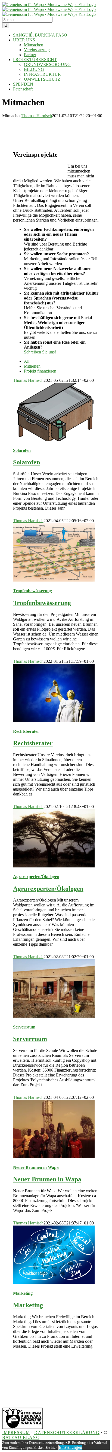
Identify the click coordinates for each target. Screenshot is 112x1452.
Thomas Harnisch (36, 115)
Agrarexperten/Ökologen (36, 876)
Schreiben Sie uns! (40, 352)
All (26, 361)
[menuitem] (61, 361)
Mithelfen (32, 366)
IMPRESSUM (16, 1432)
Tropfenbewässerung (32, 590)
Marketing (23, 1293)
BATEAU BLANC (20, 1437)
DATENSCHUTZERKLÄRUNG (66, 1432)
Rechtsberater (26, 731)
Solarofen (22, 450)
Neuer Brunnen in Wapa (36, 1167)
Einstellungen (70, 1447)
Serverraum (24, 1027)
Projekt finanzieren (40, 371)
